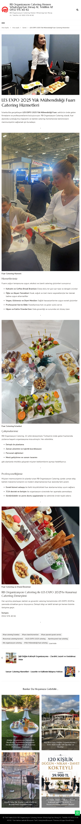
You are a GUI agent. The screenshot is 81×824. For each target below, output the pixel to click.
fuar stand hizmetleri (30, 634)
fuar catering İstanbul (11, 634)
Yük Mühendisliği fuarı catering (36, 643)
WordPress (69, 820)
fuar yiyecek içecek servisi (51, 634)
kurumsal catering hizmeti (13, 639)
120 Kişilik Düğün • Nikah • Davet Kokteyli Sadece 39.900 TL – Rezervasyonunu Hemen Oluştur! (60, 802)
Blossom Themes (52, 820)
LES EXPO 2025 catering (35, 639)
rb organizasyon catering (13, 643)
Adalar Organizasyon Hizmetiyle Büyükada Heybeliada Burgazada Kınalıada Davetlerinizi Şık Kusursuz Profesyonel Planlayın (20, 743)
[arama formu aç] (77, 10)
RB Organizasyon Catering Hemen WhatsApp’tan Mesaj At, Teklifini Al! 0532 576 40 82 (31, 7)
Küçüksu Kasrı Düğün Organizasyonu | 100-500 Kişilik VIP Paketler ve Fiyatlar (60, 744)
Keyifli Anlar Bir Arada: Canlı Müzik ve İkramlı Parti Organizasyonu (20, 803)
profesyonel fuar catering (58, 639)
